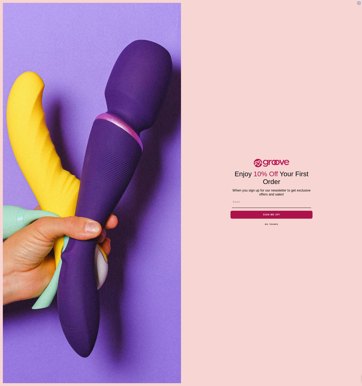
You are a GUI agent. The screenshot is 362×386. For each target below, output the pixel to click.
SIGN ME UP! (271, 214)
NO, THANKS (271, 224)
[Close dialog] (359, 3)
